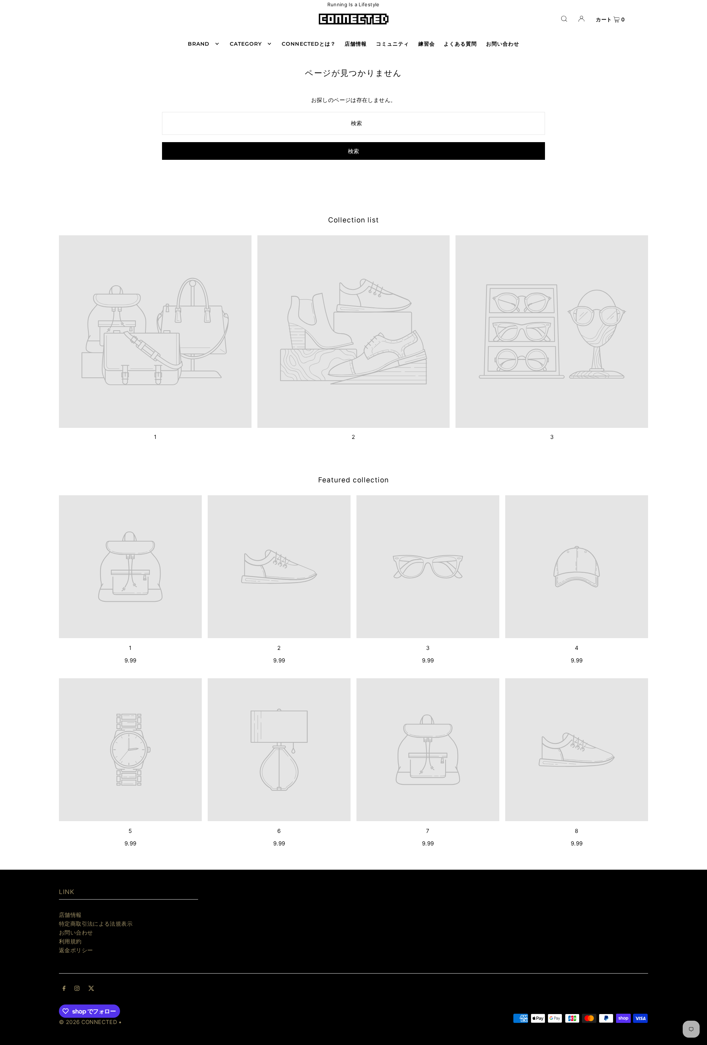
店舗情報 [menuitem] (356, 44)
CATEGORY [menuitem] (246, 44)
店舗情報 (70, 914)
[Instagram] (77, 989)
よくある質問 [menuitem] (460, 44)
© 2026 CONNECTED (88, 1021)
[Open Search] (564, 18)
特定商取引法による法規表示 (96, 923)
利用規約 (70, 941)
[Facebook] (64, 989)
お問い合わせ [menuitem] (502, 44)
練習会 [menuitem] (426, 44)
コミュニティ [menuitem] (392, 44)
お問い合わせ (76, 932)
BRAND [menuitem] (199, 44)
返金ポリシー (76, 950)
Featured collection (353, 480)
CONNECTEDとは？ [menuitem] (309, 44)
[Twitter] (91, 989)
